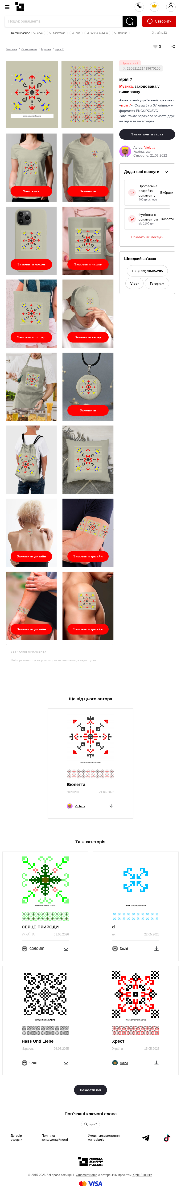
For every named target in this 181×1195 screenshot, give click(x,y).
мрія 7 (59, 49)
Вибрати (166, 192)
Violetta (149, 147)
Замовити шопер (31, 337)
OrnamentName (86, 1175)
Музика (46, 49)
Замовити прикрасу (88, 412)
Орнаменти (29, 49)
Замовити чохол (31, 264)
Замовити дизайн (31, 556)
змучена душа (99, 33)
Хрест (118, 1041)
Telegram (157, 283)
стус (40, 33)
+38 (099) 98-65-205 (147, 271)
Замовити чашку (88, 264)
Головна (11, 49)
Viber (134, 283)
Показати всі (90, 1090)
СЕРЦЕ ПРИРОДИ (40, 927)
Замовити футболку (31, 193)
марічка (122, 33)
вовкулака (58, 33)
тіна (77, 33)
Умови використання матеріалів (104, 1137)
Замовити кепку (88, 337)
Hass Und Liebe (37, 1041)
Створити (163, 21)
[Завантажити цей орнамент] (111, 805)
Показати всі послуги (147, 237)
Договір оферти (16, 1137)
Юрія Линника (142, 1175)
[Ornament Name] (19, 5)
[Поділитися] (168, 46)
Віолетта (76, 784)
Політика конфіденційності (54, 1137)
